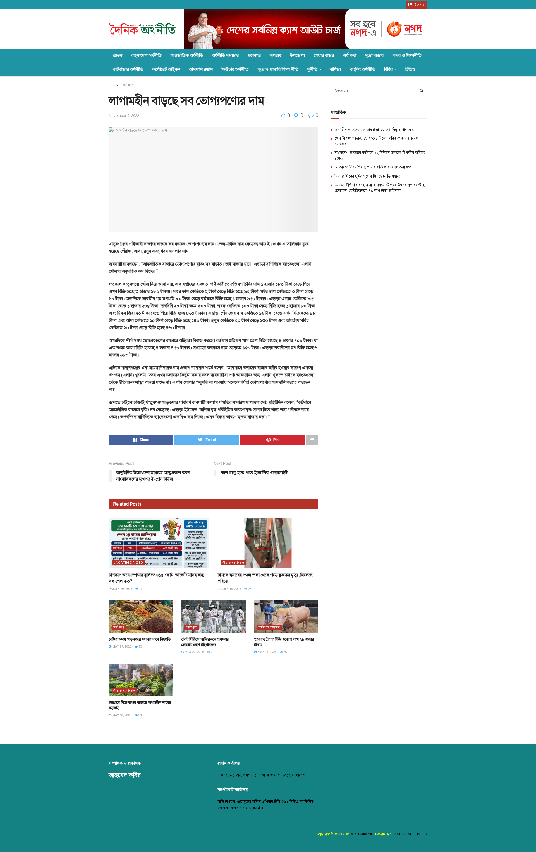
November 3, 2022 (124, 116)
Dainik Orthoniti (361, 834)
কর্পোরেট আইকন (166, 69)
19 (140, 589)
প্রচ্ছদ (117, 55)
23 (249, 589)
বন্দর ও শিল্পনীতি (407, 55)
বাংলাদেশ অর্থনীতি (146, 55)
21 (212, 652)
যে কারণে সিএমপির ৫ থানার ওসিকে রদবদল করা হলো (373, 167)
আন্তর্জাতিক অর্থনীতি (187, 55)
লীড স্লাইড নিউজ (233, 562)
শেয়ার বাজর (324, 55)
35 (140, 646)
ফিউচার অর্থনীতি (235, 69)
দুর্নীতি (312, 69)
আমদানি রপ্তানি (201, 69)
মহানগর (254, 55)
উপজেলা (297, 55)
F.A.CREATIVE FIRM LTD (409, 834)
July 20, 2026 (121, 589)
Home (113, 85)
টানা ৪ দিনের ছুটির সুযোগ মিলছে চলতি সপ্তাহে (367, 176)
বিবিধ (388, 69)
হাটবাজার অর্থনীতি (128, 69)
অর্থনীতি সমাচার (225, 55)
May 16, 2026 (267, 652)
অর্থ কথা (349, 55)
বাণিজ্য (335, 69)
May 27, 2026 (121, 646)
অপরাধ (275, 55)
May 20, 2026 (194, 652)
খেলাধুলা (191, 627)
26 (285, 652)
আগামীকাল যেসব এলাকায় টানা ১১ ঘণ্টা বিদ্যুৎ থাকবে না (375, 129)
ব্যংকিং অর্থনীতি (362, 69)
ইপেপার (419, 5)
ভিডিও (410, 69)
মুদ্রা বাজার (374, 55)
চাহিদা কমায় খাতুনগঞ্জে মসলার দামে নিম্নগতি (140, 639)
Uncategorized (128, 562)
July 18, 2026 (230, 589)
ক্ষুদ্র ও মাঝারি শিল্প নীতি (277, 69)
